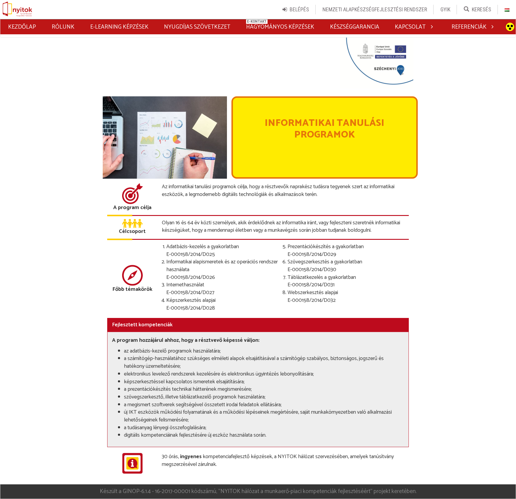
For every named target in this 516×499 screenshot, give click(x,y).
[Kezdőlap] (17, 9)
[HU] (507, 9)
